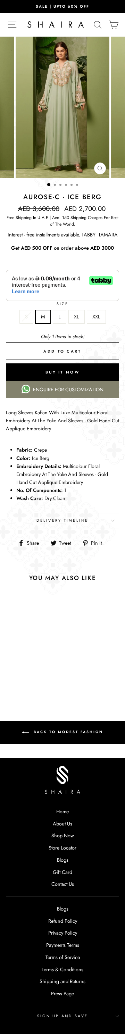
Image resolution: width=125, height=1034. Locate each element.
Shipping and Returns (62, 981)
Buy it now (62, 372)
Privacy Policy (62, 932)
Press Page (62, 993)
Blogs (62, 859)
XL (76, 316)
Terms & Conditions (62, 969)
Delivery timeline (62, 520)
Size (62, 304)
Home (62, 811)
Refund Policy (62, 921)
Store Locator (62, 847)
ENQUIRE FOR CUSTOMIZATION (68, 389)
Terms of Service (62, 957)
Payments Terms (62, 945)
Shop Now (62, 835)
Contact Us (62, 884)
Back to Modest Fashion (67, 732)
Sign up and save (62, 1016)
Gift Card (62, 872)
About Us (62, 823)
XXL (96, 316)
